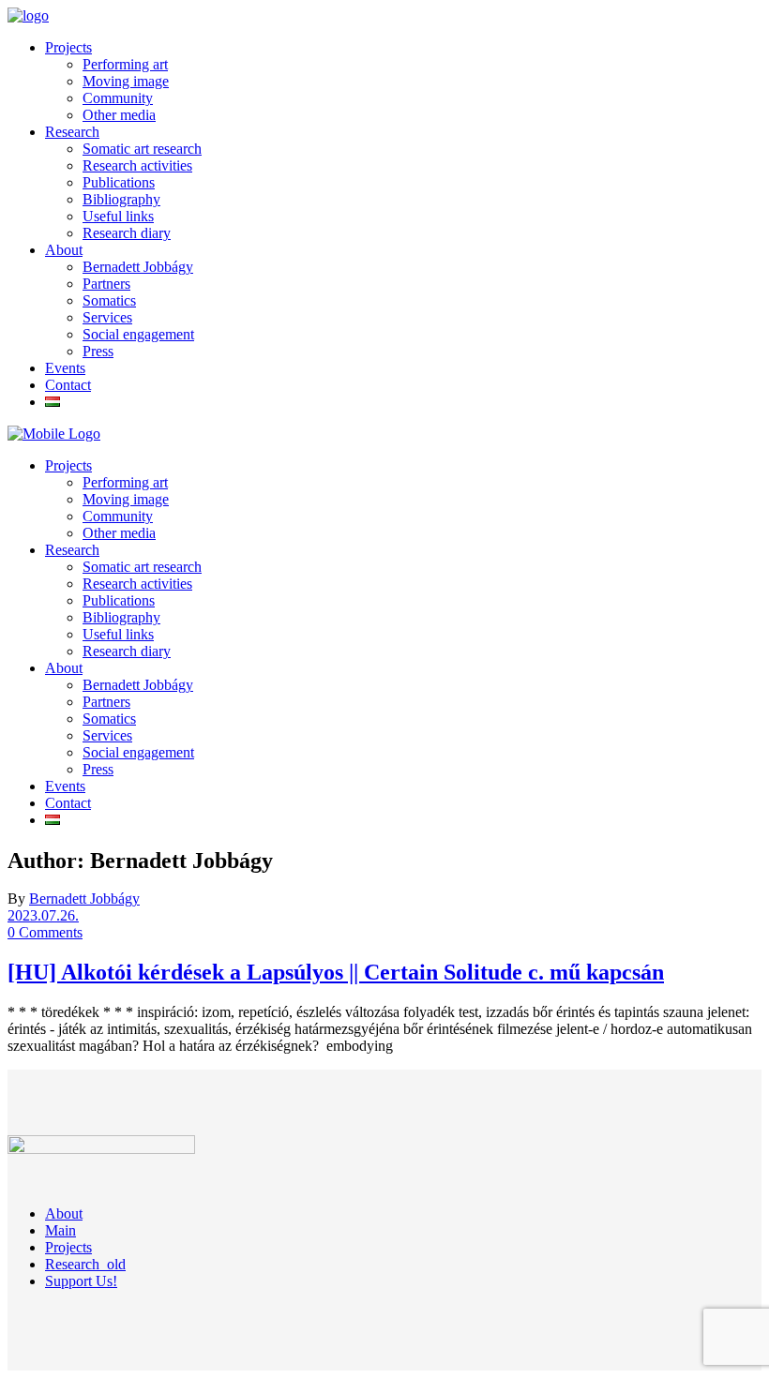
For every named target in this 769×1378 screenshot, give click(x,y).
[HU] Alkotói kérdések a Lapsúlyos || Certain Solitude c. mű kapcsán (336, 972)
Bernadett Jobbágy (84, 898)
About (64, 1213)
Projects (68, 1247)
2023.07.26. (43, 915)
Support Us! (81, 1281)
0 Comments (45, 932)
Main (60, 1230)
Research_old (85, 1264)
